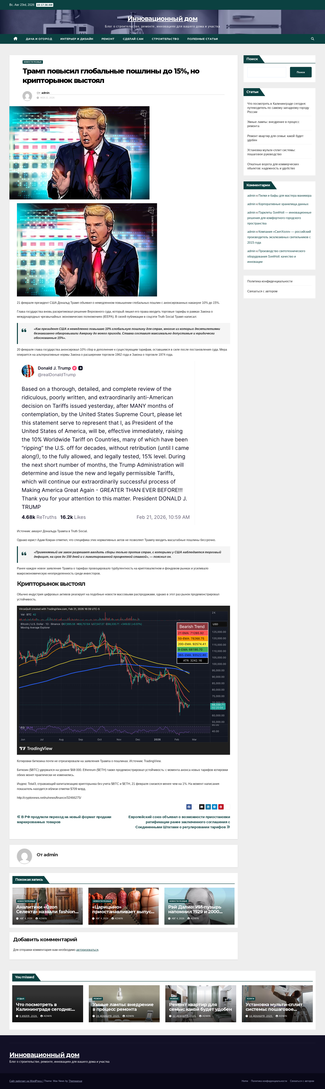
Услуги (250, 999)
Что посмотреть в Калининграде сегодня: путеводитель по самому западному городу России (278, 108)
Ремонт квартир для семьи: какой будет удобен (200, 1007)
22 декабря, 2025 (185, 1016)
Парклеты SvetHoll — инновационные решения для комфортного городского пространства (279, 218)
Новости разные (33, 62)
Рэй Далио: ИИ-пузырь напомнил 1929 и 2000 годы (194, 911)
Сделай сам (133, 39)
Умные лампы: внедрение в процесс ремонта (123, 1007)
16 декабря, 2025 (261, 1016)
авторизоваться (87, 949)
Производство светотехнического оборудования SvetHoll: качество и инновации (276, 256)
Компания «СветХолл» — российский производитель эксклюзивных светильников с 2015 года (279, 237)
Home (245, 1081)
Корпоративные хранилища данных (283, 204)
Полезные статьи (202, 39)
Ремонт (108, 39)
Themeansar (75, 1081)
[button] (312, 38)
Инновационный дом (162, 19)
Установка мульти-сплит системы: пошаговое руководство (274, 1009)
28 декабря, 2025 (108, 1016)
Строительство (165, 39)
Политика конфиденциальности (269, 281)
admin (45, 93)
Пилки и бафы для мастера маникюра (284, 195)
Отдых (20, 999)
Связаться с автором (262, 291)
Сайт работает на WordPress (26, 1081)
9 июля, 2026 (29, 1016)
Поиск (252, 59)
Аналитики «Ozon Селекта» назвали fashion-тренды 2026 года (46, 911)
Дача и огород (39, 39)
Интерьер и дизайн (76, 39)
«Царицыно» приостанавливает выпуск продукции (122, 911)
